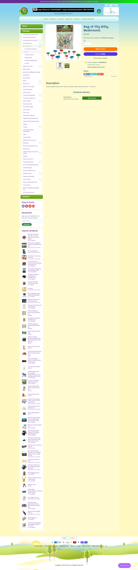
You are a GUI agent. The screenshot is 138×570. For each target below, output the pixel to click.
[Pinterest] (26, 206)
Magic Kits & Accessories (29, 140)
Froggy (25, 124)
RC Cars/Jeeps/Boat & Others (31, 165)
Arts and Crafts (32, 46)
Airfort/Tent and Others (29, 37)
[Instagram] (33, 206)
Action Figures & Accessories (30, 34)
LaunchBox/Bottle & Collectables (28, 130)
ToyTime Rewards (88, 19)
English (64, 538)
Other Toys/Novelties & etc (30, 182)
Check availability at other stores (96, 67)
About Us (69, 19)
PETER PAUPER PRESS (31, 60)
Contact (61, 19)
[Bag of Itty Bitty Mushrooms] (60, 65)
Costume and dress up (29, 98)
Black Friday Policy (97, 546)
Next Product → (114, 76)
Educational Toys (27, 104)
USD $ (72, 538)
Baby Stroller (26, 69)
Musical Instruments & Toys (30, 146)
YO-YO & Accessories (28, 192)
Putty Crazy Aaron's (28, 159)
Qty (84, 41)
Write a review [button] (92, 98)
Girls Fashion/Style (28, 107)
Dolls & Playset (32, 101)
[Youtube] (30, 206)
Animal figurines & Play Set (32, 40)
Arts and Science (32, 43)
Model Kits (32, 143)
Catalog (53, 19)
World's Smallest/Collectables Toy (31, 188)
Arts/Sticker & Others (31, 49)
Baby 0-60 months (32, 66)
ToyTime (68, 565)
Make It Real (28, 58)
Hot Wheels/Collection (29, 115)
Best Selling (26, 75)
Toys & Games (32, 179)
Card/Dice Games (27, 89)
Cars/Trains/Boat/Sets (32, 95)
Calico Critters (27, 92)
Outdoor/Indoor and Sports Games (32, 152)
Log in (108, 5)
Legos (24, 134)
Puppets (25, 156)
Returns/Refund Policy (51, 546)
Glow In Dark (26, 110)
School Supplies (27, 168)
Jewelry (32, 127)
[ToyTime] (23, 11)
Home (46, 19)
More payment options (100, 58)
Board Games (26, 78)
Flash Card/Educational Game (31, 121)
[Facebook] (23, 206)
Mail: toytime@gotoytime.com (63, 13)
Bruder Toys (32, 84)
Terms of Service (75, 546)
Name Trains (26, 149)
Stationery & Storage (28, 176)
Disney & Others (29, 55)
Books (32, 81)
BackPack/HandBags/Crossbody (31, 72)
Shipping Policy (64, 546)
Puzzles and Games (32, 162)
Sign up (114, 5)
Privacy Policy (39, 546)
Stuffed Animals (32, 174)
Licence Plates (27, 137)
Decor (27, 52)
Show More (93, 86)
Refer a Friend (86, 546)
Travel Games (26, 185)
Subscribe (27, 224)
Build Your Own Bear (28, 86)
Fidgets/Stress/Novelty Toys (30, 118)
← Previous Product (88, 76)
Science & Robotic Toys (29, 170)
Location (77, 19)
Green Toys (26, 112)
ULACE (27, 63)
